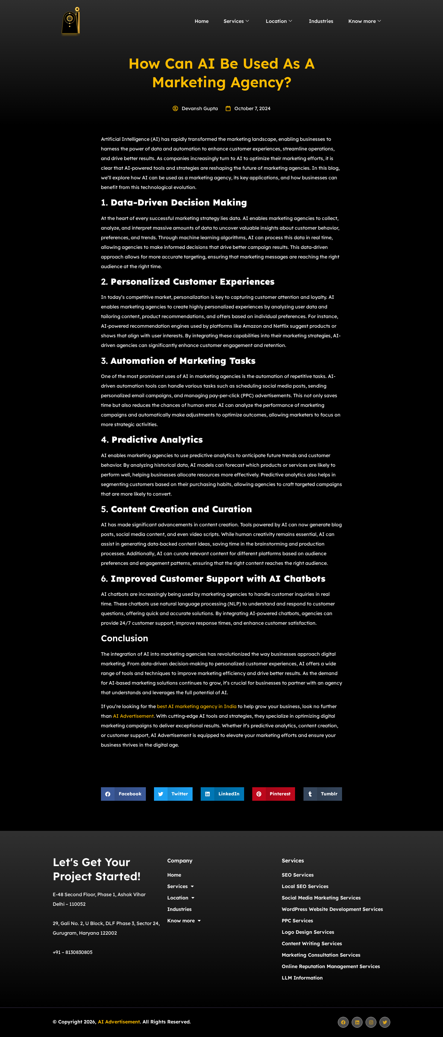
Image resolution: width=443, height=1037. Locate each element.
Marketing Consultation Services (321, 955)
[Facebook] (343, 1022)
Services (234, 21)
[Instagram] (371, 1022)
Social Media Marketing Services (321, 898)
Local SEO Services (305, 886)
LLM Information (302, 978)
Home (202, 21)
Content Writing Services (312, 943)
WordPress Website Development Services (332, 909)
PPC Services (297, 921)
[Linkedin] (357, 1022)
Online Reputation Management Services (331, 966)
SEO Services (298, 875)
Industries (321, 21)
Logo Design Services (308, 932)
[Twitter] (384, 1022)
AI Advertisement (133, 716)
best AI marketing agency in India (197, 706)
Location (276, 21)
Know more (362, 21)
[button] (123, 794)
